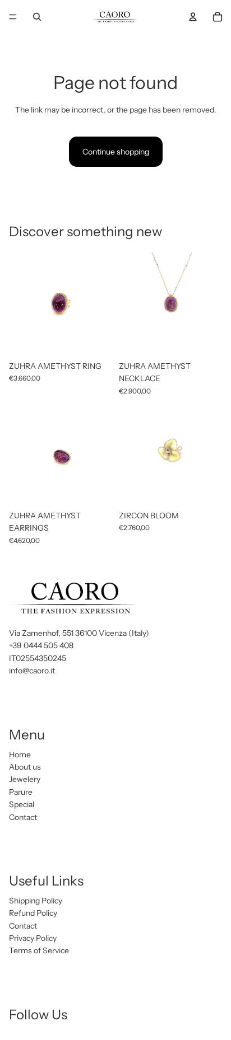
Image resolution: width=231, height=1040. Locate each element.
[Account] (193, 16)
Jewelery (24, 779)
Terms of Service (39, 951)
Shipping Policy (35, 901)
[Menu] (13, 17)
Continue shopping (115, 152)
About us (25, 767)
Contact (23, 817)
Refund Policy (33, 913)
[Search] (37, 16)
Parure (21, 792)
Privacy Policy (33, 938)
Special (21, 804)
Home (20, 754)
